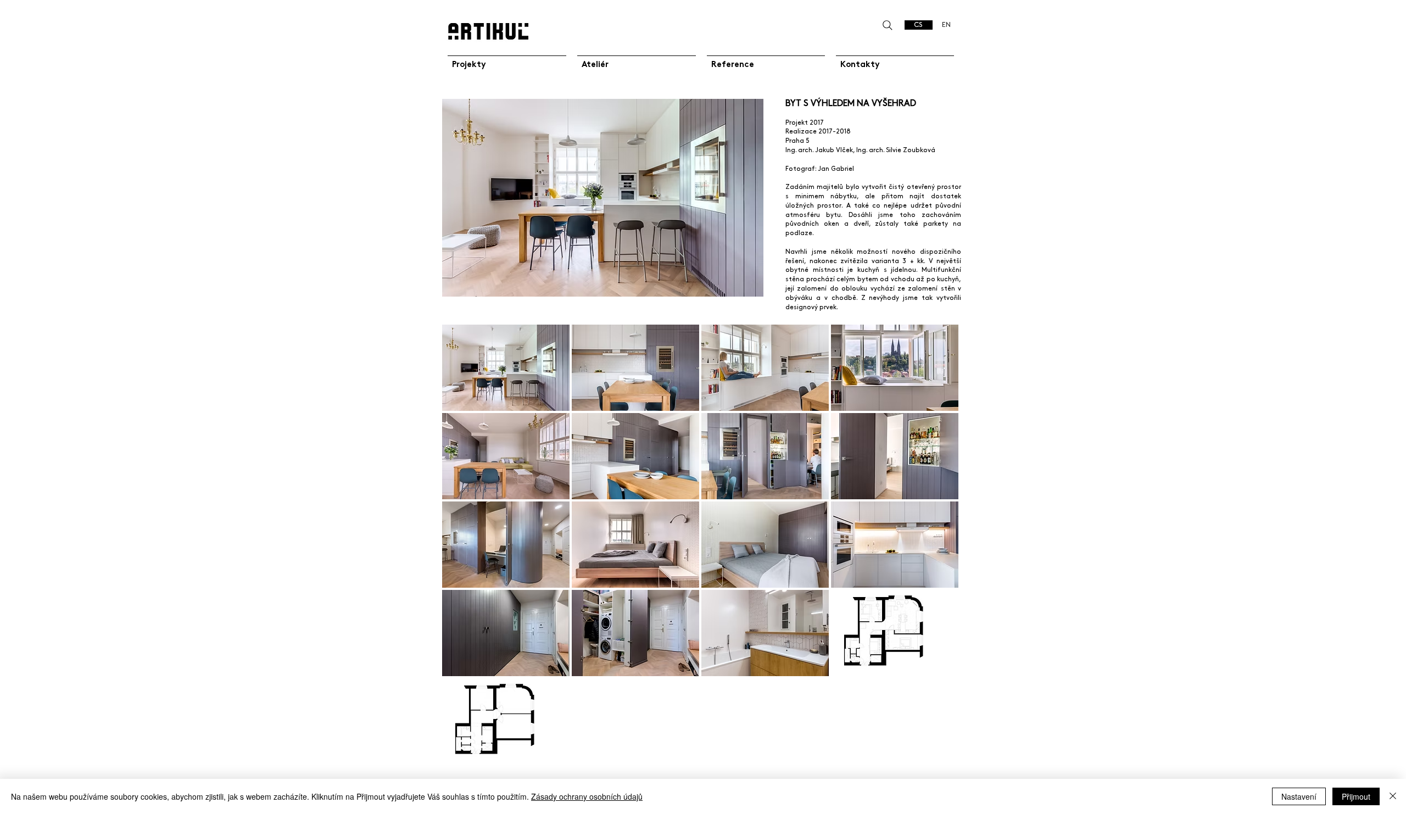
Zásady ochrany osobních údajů (587, 796)
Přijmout (1356, 796)
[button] (506, 368)
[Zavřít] (1392, 796)
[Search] (887, 25)
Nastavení (1298, 796)
